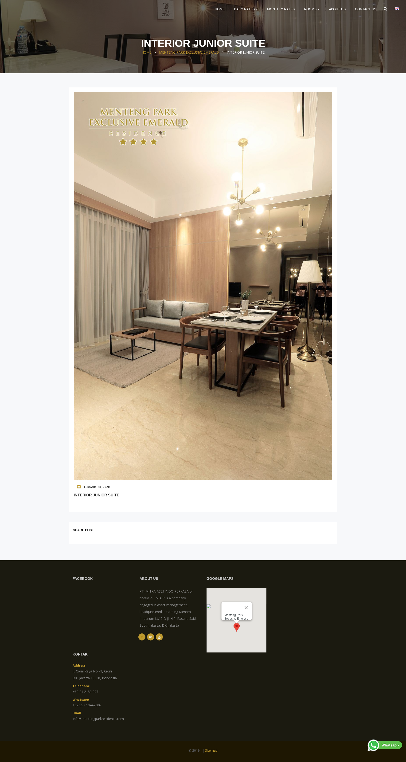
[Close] (246, 607)
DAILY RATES (245, 9)
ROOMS (310, 9)
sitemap (211, 750)
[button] (237, 627)
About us (337, 9)
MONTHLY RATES (281, 9)
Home (220, 9)
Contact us (365, 9)
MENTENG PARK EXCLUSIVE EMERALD (189, 52)
